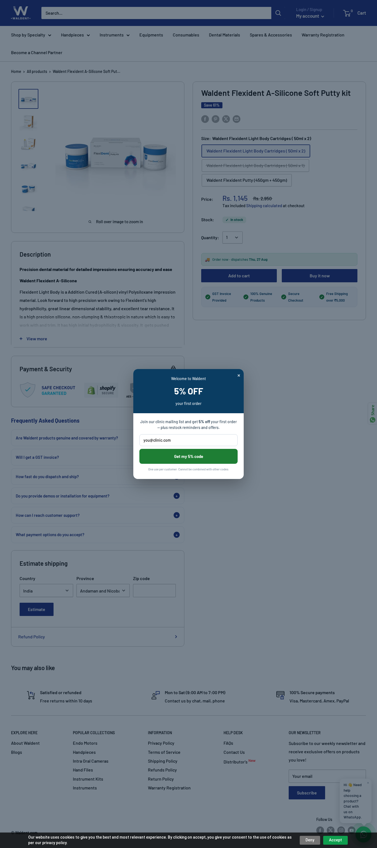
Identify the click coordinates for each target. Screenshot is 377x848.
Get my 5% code (188, 456)
